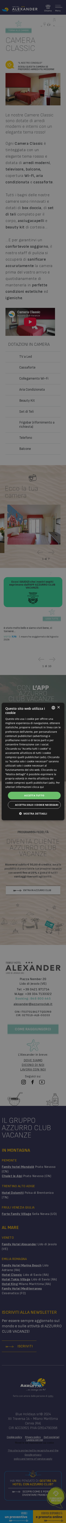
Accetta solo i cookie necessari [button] (36, 804)
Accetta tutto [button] (34, 795)
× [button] (58, 707)
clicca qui (38, 787)
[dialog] (33, 761)
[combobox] (53, 708)
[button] (33, 813)
